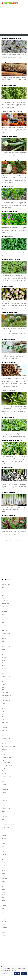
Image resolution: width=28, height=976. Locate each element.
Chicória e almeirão (7, 708)
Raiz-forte (4, 884)
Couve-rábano (5, 730)
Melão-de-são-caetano (7, 822)
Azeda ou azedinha (6, 644)
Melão (3, 819)
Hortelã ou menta (6, 776)
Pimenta (4, 865)
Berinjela (4, 660)
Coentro (4, 714)
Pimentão (4, 870)
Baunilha (4, 654)
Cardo (3, 687)
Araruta (4, 636)
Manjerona (5, 811)
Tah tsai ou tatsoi (6, 911)
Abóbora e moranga (7, 582)
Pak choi (4, 854)
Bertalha (4, 662)
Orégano (4, 849)
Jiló (3, 787)
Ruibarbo (4, 892)
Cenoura (4, 703)
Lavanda (4, 792)
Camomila (4, 679)
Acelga (3, 592)
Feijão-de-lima (5, 760)
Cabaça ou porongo (7, 676)
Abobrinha (4, 587)
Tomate (4, 919)
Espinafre (4, 743)
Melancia (4, 816)
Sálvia (3, 900)
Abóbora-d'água (6, 584)
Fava (3, 751)
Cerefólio (4, 706)
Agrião (3, 598)
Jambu (3, 781)
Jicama (4, 784)
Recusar (17, 973)
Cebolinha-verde (6, 700)
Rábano (4, 881)
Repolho (4, 886)
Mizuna (4, 835)
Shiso (3, 908)
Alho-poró (4, 625)
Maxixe (4, 814)
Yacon (3, 935)
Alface (3, 617)
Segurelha (4, 903)
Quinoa (4, 876)
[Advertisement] (14, 20)
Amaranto (4, 627)
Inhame (4, 778)
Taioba (3, 913)
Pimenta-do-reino (6, 867)
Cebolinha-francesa (7, 698)
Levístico (4, 795)
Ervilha (4, 741)
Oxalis (3, 851)
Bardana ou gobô (6, 646)
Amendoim (4, 630)
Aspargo (4, 641)
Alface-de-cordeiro (6, 619)
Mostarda (4, 841)
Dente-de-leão (5, 733)
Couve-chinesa (5, 722)
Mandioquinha (5, 803)
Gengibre (4, 768)
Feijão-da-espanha (6, 757)
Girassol (4, 770)
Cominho (4, 716)
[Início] (9, 3)
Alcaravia (4, 611)
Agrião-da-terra (6, 600)
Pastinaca (4, 857)
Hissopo (4, 773)
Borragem (4, 668)
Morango (4, 838)
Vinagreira (4, 929)
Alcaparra (4, 609)
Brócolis (4, 671)
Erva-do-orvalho (6, 735)
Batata (3, 649)
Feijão (3, 754)
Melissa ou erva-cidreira (8, 824)
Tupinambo (4, 927)
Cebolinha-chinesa (6, 695)
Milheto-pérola (5, 827)
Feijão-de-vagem (6, 762)
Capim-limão (5, 681)
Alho (3, 622)
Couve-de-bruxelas (6, 725)
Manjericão (5, 805)
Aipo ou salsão (5, 603)
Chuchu (4, 711)
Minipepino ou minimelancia (9, 832)
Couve (3, 719)
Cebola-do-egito (6, 692)
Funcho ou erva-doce (7, 765)
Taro (3, 916)
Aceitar (23, 973)
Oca (3, 846)
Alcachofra (5, 606)
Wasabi (4, 932)
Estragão (4, 749)
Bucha (3, 673)
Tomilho (4, 924)
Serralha (4, 905)
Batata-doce (5, 652)
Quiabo (3, 873)
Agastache (4, 595)
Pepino (3, 862)
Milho (3, 830)
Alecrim (4, 614)
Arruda (4, 638)
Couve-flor (4, 727)
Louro (3, 797)
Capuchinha (5, 684)
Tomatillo (4, 921)
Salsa (3, 897)
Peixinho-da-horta (6, 859)
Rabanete (4, 878)
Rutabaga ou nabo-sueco (8, 894)
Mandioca (4, 800)
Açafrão (4, 590)
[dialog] (14, 970)
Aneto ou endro (6, 633)
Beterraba (4, 665)
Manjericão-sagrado (7, 808)
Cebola (3, 689)
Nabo (3, 843)
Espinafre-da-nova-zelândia (9, 746)
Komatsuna (5, 789)
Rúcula (4, 889)
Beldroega (4, 657)
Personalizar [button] (4, 973)
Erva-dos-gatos (6, 738)
